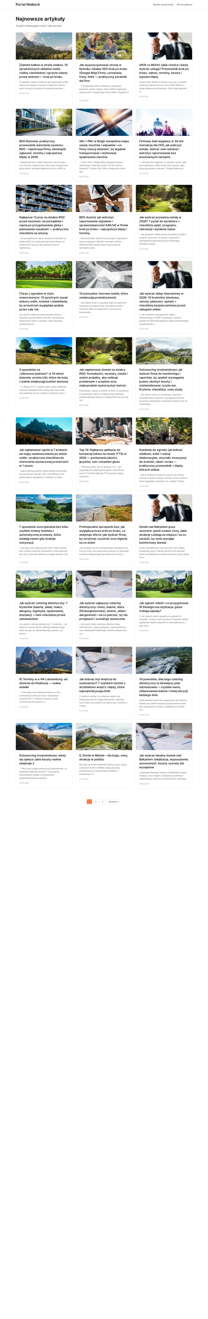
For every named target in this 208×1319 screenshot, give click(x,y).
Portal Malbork (28, 4)
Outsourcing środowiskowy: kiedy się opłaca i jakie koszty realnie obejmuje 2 (42, 759)
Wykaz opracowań (163, 4)
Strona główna (184, 4)
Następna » (114, 801)
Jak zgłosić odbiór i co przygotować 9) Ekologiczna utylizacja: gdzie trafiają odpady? (163, 607)
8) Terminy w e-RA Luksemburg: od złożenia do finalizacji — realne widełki (43, 683)
